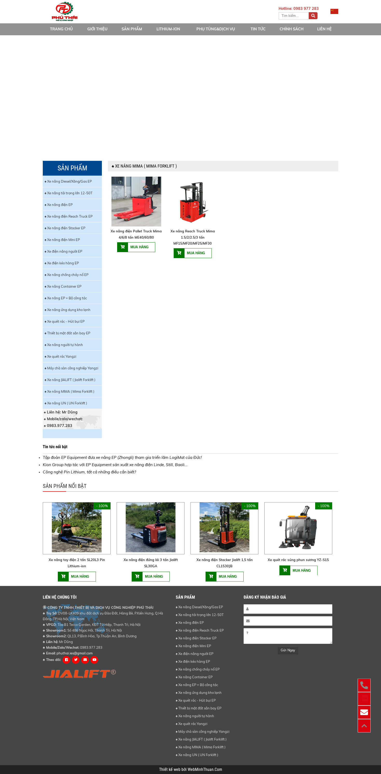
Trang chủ (61, 29)
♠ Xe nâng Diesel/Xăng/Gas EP (68, 181)
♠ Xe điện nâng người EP (63, 251)
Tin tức (258, 29)
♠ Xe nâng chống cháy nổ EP (66, 275)
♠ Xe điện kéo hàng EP (62, 263)
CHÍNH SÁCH (292, 29)
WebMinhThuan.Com (205, 769)
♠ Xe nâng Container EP (63, 286)
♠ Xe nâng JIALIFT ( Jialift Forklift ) (70, 380)
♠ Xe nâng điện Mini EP (62, 240)
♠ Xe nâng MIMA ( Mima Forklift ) (69, 391)
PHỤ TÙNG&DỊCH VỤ (215, 29)
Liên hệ (324, 29)
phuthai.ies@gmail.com (75, 653)
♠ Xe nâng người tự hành (64, 345)
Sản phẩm (132, 29)
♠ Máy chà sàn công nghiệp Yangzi (71, 368)
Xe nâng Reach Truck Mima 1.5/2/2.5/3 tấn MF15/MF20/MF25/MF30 (193, 237)
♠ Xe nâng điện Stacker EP (65, 228)
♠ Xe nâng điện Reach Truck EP (69, 216)
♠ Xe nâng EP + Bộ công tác (66, 298)
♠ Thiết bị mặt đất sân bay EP (67, 333)
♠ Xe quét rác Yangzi (60, 356)
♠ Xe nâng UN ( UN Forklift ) (66, 403)
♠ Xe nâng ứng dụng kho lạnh (67, 310)
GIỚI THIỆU (97, 29)
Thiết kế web (170, 769)
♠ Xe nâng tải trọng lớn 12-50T (69, 193)
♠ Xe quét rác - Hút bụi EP (64, 321)
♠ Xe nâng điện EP (59, 205)
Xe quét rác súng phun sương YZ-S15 (298, 560)
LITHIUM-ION (168, 29)
